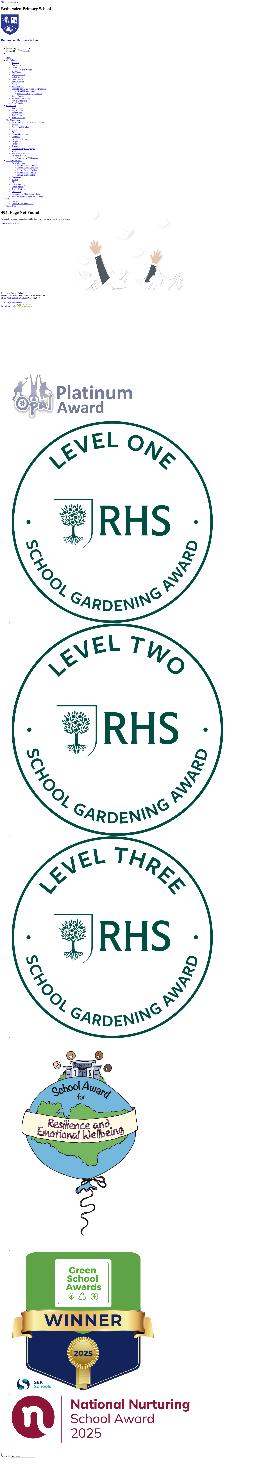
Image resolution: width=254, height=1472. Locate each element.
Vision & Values (18, 74)
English (15, 125)
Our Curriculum (13, 120)
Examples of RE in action (27, 158)
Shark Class (17, 115)
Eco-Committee (18, 103)
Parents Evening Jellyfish (27, 168)
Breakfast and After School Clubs (26, 194)
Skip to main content (9, 2)
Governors (16, 67)
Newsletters (16, 201)
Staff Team (16, 72)
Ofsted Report (17, 79)
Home (9, 58)
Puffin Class (17, 113)
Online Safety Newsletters (22, 203)
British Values (17, 77)
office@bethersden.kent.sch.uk (14, 298)
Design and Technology (22, 139)
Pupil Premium (18, 86)
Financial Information (21, 98)
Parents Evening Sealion (27, 170)
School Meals (17, 187)
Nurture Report (18, 82)
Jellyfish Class (18, 110)
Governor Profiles (24, 70)
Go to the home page (10, 223)
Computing (16, 136)
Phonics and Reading (20, 127)
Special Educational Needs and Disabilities (29, 89)
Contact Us (11, 206)
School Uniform (18, 189)
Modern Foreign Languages (23, 148)
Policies (15, 84)
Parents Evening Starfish (27, 165)
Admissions (16, 65)
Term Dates (16, 191)
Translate (26, 51)
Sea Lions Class (18, 117)
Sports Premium (18, 96)
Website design (7, 306)
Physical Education (20, 134)
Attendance (16, 177)
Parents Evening (18, 163)
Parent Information (14, 160)
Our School (11, 60)
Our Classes (11, 105)
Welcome (15, 62)
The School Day (18, 184)
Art (13, 132)
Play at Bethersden (19, 101)
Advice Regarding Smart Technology (27, 196)
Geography (16, 141)
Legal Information (14, 302)
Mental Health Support (26, 91)
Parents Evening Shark (26, 175)
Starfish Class (17, 108)
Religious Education (20, 156)
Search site (5, 1456)
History (15, 144)
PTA (14, 182)
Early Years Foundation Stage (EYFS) (28, 122)
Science (15, 146)
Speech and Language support (29, 93)
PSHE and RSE (18, 153)
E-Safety (15, 179)
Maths (14, 129)
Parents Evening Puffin (26, 172)
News (8, 199)
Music (14, 151)
